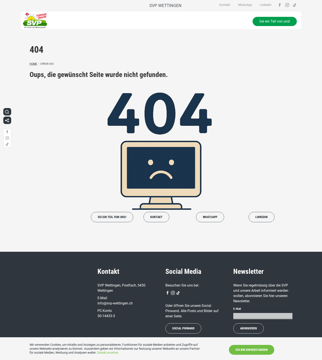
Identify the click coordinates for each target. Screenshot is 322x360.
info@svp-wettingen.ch (115, 303)
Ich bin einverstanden (251, 349)
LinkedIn (265, 5)
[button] (7, 111)
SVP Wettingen (165, 5)
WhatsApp (245, 5)
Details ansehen (108, 352)
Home (33, 63)
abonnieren (248, 328)
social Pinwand (183, 328)
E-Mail (237, 308)
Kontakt (224, 5)
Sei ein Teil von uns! (274, 21)
